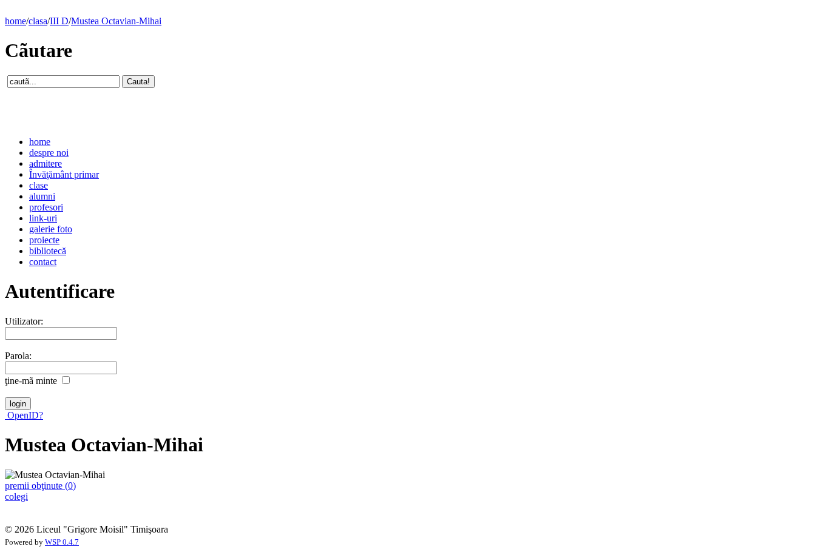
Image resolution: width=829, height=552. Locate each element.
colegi (16, 496)
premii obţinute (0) (40, 485)
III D (59, 21)
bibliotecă (47, 251)
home (15, 21)
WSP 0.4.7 (62, 542)
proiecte (44, 240)
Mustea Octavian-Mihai (116, 21)
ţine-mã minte (31, 380)
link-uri (43, 218)
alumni (42, 196)
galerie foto (50, 229)
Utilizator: (24, 321)
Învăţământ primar (64, 174)
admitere (45, 163)
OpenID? (24, 415)
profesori (46, 207)
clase (38, 185)
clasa (38, 21)
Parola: (18, 356)
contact (42, 262)
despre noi (49, 152)
